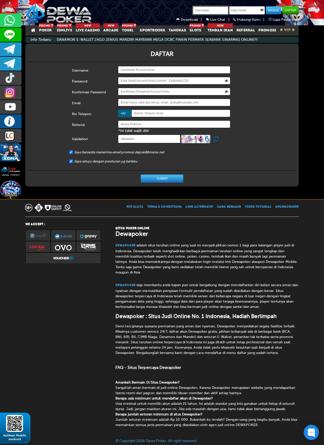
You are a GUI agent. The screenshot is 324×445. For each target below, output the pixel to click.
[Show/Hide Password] (262, 10)
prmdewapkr (11, 78)
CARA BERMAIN (229, 206)
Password (80, 81)
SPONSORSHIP (287, 206)
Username (80, 70)
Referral (78, 125)
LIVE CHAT (11, 136)
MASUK (273, 10)
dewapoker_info (11, 64)
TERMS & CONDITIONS (164, 206)
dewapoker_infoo (11, 49)
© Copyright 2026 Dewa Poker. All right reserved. (156, 441)
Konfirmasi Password (89, 92)
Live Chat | (221, 20)
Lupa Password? (285, 20)
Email (76, 103)
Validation (80, 139)
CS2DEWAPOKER (11, 35)
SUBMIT (162, 178)
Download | (193, 20)
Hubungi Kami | (252, 20)
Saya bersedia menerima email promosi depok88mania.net (119, 152)
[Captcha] (195, 139)
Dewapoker (125, 245)
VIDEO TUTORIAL (258, 206)
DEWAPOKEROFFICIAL (11, 107)
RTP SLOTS (135, 206)
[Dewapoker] (59, 12)
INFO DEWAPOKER (11, 121)
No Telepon (81, 114)
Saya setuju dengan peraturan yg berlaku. (106, 161)
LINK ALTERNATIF (199, 206)
